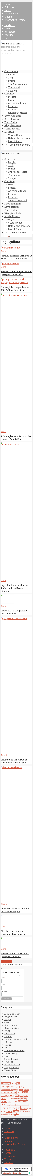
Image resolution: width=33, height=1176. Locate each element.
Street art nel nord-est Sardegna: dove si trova (13, 932)
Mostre (12, 96)
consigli (21, 1089)
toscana (9, 1111)
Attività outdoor (17, 103)
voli (18, 1114)
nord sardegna (23, 1102)
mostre (23, 1099)
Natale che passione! (19, 138)
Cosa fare (9, 93)
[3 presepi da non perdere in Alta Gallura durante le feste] (14, 279)
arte (14, 1083)
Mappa (8, 16)
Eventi (12, 99)
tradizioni (16, 1111)
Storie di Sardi (12, 128)
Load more (6, 961)
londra (26, 1096)
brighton (17, 1087)
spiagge (24, 1108)
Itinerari (13, 106)
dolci (30, 1089)
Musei (11, 80)
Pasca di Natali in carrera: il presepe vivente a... (15, 955)
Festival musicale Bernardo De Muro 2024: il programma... (16, 257)
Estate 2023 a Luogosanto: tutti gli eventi (14, 612)
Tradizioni (14, 87)
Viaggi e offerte (12, 125)
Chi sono (9, 7)
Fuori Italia (10, 122)
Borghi (12, 74)
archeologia (6, 1084)
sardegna (14, 1108)
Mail (3, 978)
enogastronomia (8, 1092)
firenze (25, 1092)
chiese (15, 1089)
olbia (3, 1104)
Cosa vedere (11, 71)
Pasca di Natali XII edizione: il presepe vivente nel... (16, 273)
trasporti (28, 1111)
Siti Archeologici (17, 84)
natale (14, 1101)
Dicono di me (11, 13)
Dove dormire (11, 119)
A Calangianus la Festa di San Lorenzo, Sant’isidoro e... (16, 438)
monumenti (16, 1098)
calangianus (23, 1087)
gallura (10, 1095)
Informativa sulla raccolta (12, 1173)
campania (10, 1089)
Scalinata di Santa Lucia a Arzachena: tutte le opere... (14, 761)
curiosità (26, 1089)
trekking (3, 1114)
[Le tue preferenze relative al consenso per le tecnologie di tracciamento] (30, 1173)
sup (4, 1111)
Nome (3, 984)
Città (10, 77)
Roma (4, 1108)
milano (8, 1099)
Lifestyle (9, 131)
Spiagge (12, 90)
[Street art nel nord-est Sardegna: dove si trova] (7, 923)
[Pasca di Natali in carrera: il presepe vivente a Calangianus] (7, 945)
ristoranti (25, 1105)
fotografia (3, 1096)
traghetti (22, 1111)
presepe (13, 1105)
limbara (21, 1096)
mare (3, 1098)
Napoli (9, 1102)
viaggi (14, 1114)
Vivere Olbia (15, 134)
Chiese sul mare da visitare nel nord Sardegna (15, 910)
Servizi (7, 10)
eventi (19, 1092)
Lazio (17, 1096)
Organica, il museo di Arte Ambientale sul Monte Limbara (14, 588)
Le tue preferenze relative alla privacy (18, 1169)
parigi (8, 1105)
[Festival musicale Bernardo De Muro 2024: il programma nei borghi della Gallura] (11, 247)
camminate (4, 1089)
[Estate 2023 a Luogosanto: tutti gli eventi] (7, 602)
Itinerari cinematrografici (17, 111)
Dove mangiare (12, 115)
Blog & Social (15, 141)
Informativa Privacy (14, 19)
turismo (8, 1114)
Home (7, 4)
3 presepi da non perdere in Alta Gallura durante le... (15, 289)
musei (4, 1101)
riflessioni (19, 1105)
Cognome (4, 991)
